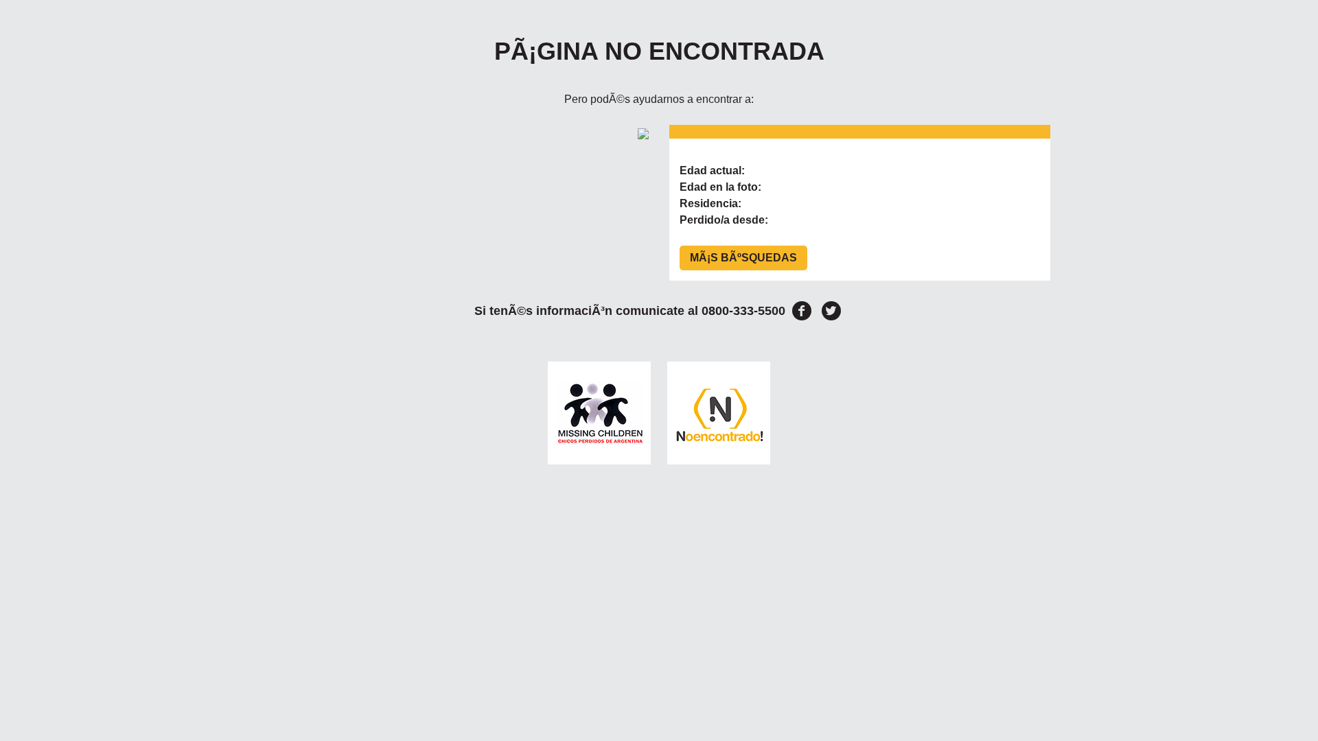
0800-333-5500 (743, 311)
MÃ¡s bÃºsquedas (743, 257)
